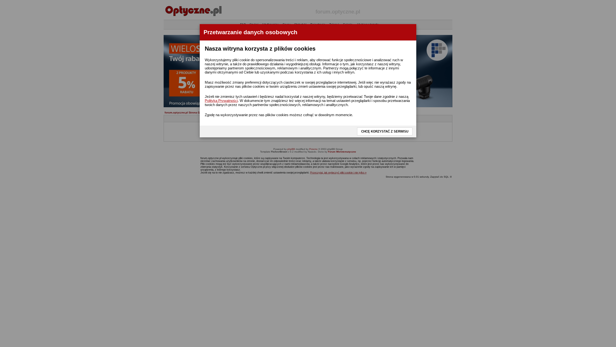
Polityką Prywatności (221, 101)
